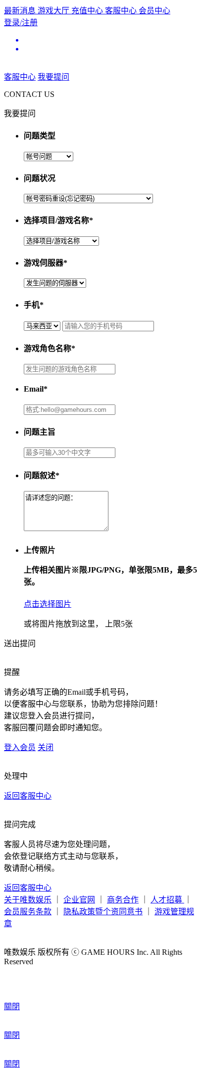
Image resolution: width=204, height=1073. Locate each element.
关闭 (45, 747)
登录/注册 (21, 22)
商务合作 (123, 899)
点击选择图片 (47, 604)
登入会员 (20, 747)
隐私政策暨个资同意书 (103, 911)
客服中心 (122, 10)
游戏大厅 (54, 10)
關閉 (12, 1006)
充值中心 (88, 10)
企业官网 (79, 899)
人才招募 (167, 899)
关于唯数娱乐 (27, 899)
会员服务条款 (27, 911)
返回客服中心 (27, 796)
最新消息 (21, 10)
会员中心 (154, 10)
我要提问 (53, 77)
